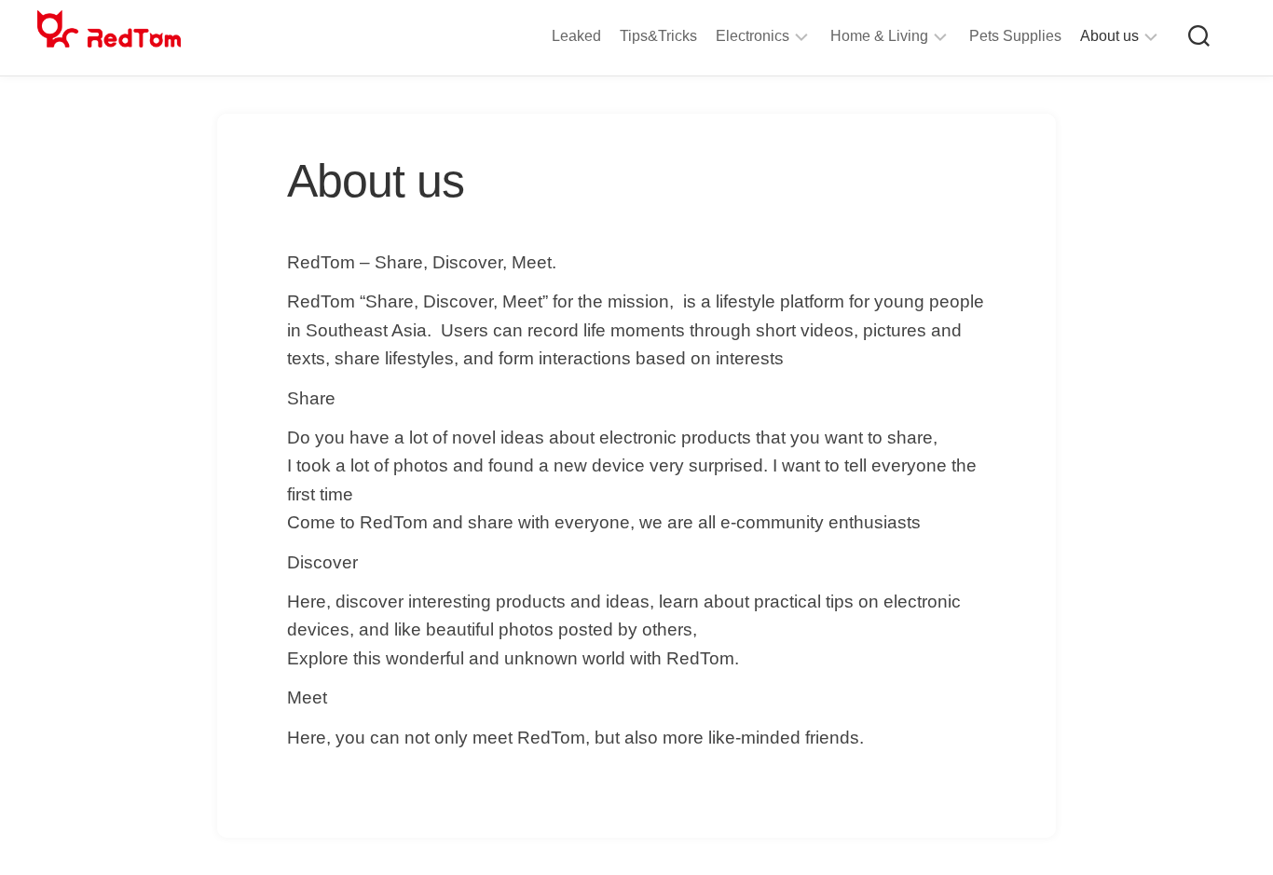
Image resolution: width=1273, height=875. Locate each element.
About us (1109, 36)
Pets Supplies (1015, 36)
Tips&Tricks (658, 36)
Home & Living (879, 36)
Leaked (576, 36)
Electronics (752, 36)
